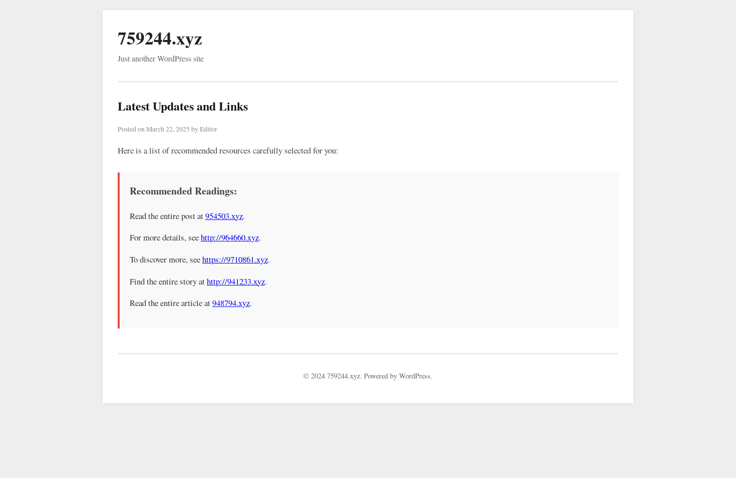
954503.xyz (224, 216)
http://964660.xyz (230, 237)
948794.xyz (231, 302)
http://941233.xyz (236, 281)
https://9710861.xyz (235, 259)
